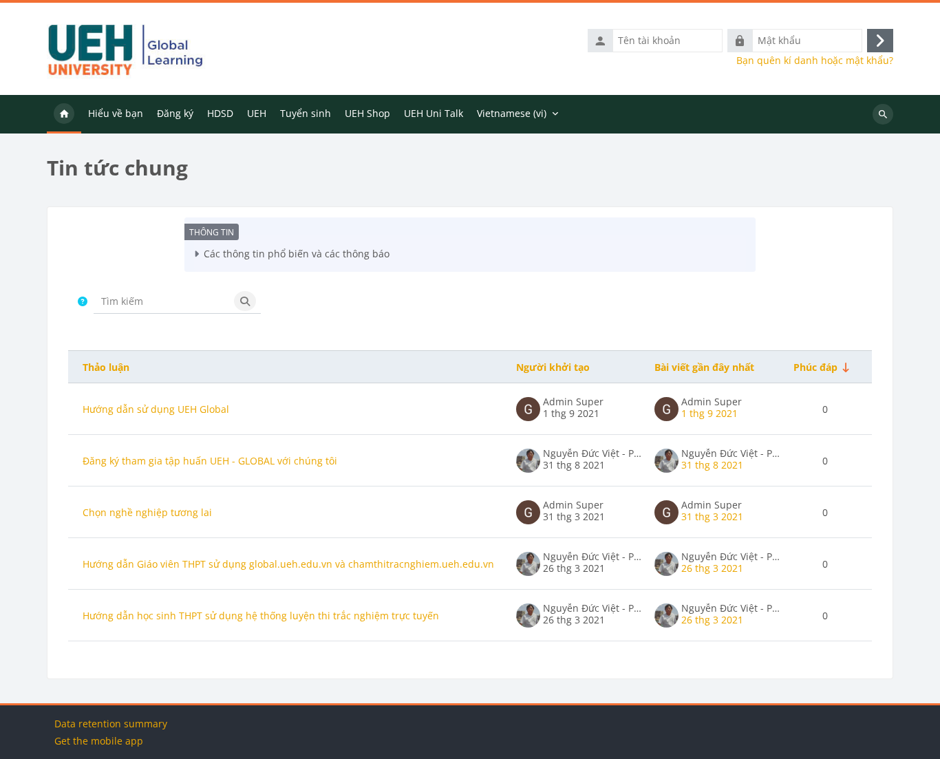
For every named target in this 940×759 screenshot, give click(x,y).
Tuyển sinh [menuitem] (305, 113)
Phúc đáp (815, 367)
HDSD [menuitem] (220, 113)
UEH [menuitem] (256, 113)
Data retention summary (110, 723)
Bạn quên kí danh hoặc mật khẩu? (814, 60)
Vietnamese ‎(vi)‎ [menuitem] (511, 113)
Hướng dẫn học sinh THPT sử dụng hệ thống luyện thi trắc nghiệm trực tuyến (261, 615)
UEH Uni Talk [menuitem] (433, 113)
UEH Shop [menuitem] (367, 113)
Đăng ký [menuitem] (175, 113)
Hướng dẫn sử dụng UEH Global (156, 409)
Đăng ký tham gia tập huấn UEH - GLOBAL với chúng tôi (210, 460)
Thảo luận (106, 367)
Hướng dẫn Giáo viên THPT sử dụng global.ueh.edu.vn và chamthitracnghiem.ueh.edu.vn (288, 563)
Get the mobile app (98, 740)
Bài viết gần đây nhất (704, 367)
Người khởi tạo (553, 367)
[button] (82, 301)
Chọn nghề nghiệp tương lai (147, 512)
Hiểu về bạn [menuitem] (115, 113)
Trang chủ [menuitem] (64, 114)
